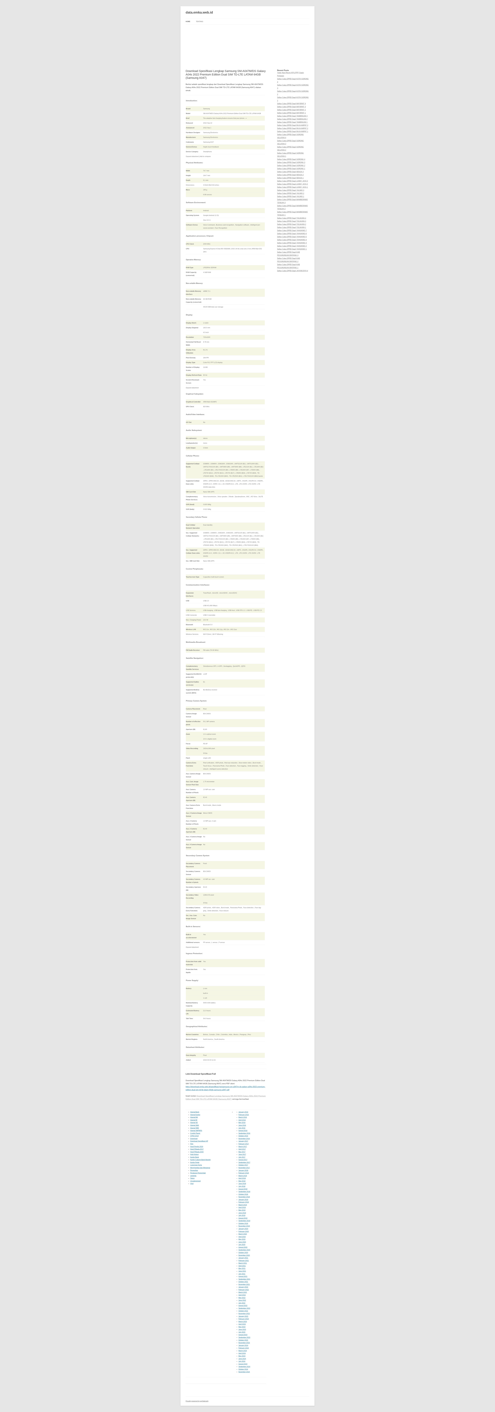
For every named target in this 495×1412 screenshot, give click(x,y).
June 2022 (242, 1300)
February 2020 (243, 1231)
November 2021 (244, 1284)
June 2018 (242, 1184)
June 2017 (242, 1154)
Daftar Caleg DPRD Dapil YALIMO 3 (290, 190)
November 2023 (244, 1343)
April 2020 (242, 1237)
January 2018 (243, 1170)
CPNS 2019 (194, 1136)
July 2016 (241, 1128)
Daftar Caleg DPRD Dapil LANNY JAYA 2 (292, 184)
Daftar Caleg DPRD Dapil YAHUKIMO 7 (292, 230)
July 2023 (241, 1332)
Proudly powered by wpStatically (197, 1401)
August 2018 (242, 1189)
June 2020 (242, 1242)
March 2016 (242, 1117)
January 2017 (243, 1141)
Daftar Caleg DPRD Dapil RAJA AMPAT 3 (292, 125)
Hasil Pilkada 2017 (197, 1149)
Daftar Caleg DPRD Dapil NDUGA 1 (290, 178)
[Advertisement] (247, 47)
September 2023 (244, 1337)
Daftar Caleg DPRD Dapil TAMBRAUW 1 (292, 122)
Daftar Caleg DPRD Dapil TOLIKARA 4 (291, 218)
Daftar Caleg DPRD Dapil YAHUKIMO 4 (292, 240)
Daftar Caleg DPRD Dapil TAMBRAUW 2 (292, 119)
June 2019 (242, 1213)
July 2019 (241, 1215)
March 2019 (242, 1205)
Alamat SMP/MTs (196, 1131)
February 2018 (243, 1173)
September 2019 (244, 1221)
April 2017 (242, 1149)
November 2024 (244, 1372)
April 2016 (242, 1120)
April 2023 (242, 1324)
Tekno (192, 1178)
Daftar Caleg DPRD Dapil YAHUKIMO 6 (292, 234)
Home (188, 21)
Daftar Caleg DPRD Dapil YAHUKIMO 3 (292, 243)
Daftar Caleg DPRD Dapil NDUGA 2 (290, 175)
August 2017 (242, 1160)
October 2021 (243, 1282)
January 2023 (243, 1316)
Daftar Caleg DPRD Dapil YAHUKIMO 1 (292, 249)
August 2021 (242, 1276)
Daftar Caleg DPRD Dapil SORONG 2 (291, 165)
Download (193, 1139)
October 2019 (243, 1223)
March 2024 (242, 1351)
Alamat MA (194, 1117)
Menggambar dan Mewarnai (200, 1168)
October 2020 (243, 1253)
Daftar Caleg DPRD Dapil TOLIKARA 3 (291, 221)
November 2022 (244, 1314)
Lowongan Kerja (196, 1165)
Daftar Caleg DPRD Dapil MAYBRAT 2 (291, 110)
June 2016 (242, 1125)
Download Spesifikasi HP (199, 1141)
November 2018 (244, 1197)
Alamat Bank (194, 1112)
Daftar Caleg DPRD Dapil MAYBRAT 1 (291, 113)
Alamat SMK (194, 1128)
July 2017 (241, 1157)
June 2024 (242, 1359)
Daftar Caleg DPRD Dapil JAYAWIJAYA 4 (292, 271)
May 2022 (241, 1298)
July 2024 (241, 1361)
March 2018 (242, 1176)
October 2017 (243, 1165)
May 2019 (241, 1210)
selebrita (193, 1176)
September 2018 (244, 1192)
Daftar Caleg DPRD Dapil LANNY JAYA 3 (292, 181)
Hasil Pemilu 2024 (196, 1146)
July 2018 (241, 1186)
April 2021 (242, 1266)
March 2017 (242, 1146)
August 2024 (242, 1364)
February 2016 (243, 1115)
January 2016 (243, 1112)
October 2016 (243, 1136)
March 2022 (242, 1292)
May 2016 (241, 1123)
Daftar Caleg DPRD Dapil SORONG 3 (291, 162)
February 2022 (243, 1290)
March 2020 (242, 1234)
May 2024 (241, 1356)
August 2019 (242, 1218)
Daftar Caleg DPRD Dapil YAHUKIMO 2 (292, 246)
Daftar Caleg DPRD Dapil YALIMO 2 (290, 193)
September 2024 (244, 1367)
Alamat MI (193, 1120)
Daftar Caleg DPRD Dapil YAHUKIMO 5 (292, 237)
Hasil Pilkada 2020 (197, 1152)
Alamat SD (194, 1123)
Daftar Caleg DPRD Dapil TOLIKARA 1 (291, 227)
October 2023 (243, 1340)
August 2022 (242, 1306)
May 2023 (241, 1327)
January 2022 (243, 1287)
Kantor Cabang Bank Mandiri (200, 1160)
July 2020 (241, 1245)
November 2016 (244, 1139)
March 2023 (242, 1322)
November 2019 (244, 1226)
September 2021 (244, 1279)
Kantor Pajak (194, 1162)
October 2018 (243, 1194)
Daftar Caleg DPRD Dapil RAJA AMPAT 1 (292, 131)
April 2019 (242, 1207)
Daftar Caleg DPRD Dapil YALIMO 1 (290, 196)
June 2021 (242, 1271)
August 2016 (242, 1131)
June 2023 (242, 1329)
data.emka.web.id (199, 12)
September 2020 (244, 1250)
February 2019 (243, 1202)
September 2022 (244, 1308)
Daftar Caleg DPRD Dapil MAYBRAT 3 (291, 107)
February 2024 (243, 1348)
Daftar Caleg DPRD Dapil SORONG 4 (291, 159)
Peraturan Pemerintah (198, 1173)
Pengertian (194, 1170)
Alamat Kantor (195, 1115)
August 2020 (242, 1247)
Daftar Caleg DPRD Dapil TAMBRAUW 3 (292, 116)
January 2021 (243, 1258)
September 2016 (244, 1133)
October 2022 (243, 1311)
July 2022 (241, 1303)
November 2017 (244, 1168)
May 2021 (241, 1268)
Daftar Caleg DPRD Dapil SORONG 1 (291, 169)
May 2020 (241, 1239)
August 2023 (242, 1335)
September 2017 (244, 1162)
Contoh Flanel (195, 1133)
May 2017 (241, 1152)
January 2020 (243, 1229)
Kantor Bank (194, 1157)
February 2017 (243, 1144)
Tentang (199, 21)
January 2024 (243, 1345)
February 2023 (243, 1319)
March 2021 (242, 1263)
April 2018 (242, 1178)
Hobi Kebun (194, 1154)
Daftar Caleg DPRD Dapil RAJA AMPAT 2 (292, 128)
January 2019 (243, 1200)
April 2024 (242, 1353)
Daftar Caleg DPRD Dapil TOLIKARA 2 (291, 224)
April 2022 (242, 1295)
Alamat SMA (194, 1125)
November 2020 (244, 1255)
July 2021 (241, 1274)
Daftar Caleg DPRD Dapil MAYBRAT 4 (291, 104)
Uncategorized (195, 1181)
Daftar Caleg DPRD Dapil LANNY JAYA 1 (292, 187)
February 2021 (243, 1261)
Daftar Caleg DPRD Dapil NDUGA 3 (290, 172)
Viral (191, 1184)
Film (191, 1144)
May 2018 (241, 1181)
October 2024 (243, 1369)
